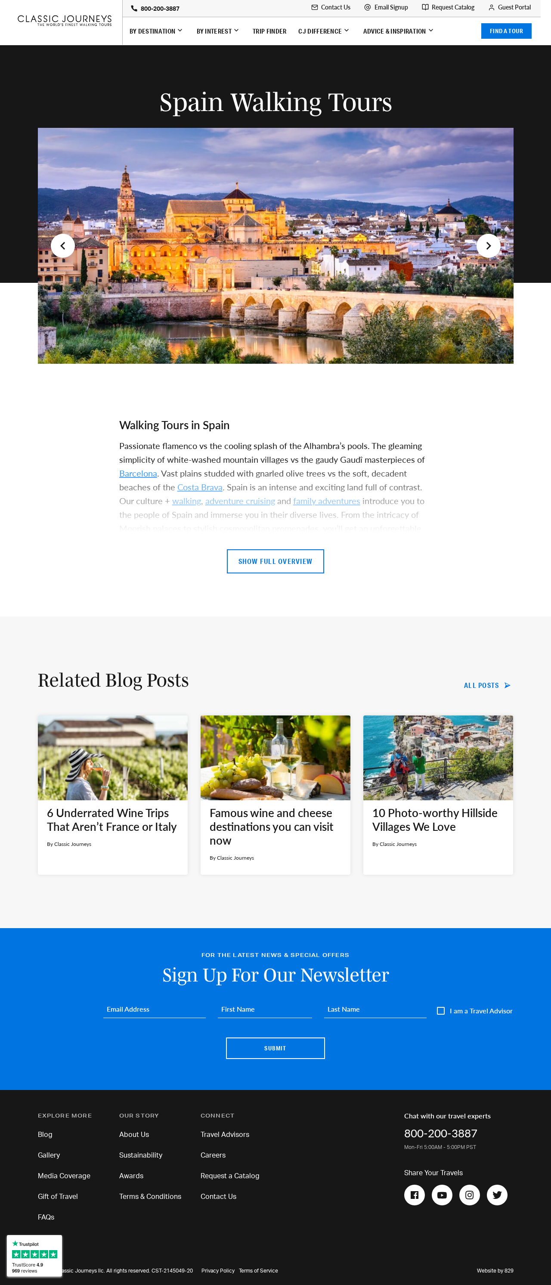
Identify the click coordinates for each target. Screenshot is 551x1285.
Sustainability (140, 1155)
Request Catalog (453, 7)
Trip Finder (269, 31)
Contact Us (335, 7)
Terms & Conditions (150, 1196)
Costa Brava (200, 487)
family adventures (326, 501)
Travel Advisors (225, 1134)
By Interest (214, 31)
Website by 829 (495, 1270)
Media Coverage (64, 1176)
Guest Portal (514, 7)
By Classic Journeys (69, 844)
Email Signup (391, 7)
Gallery (49, 1155)
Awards (131, 1176)
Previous (63, 246)
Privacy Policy (218, 1270)
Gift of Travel (58, 1196)
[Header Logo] (64, 20)
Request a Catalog (230, 1176)
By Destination (152, 31)
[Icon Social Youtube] (442, 1195)
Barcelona (138, 473)
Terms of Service (258, 1270)
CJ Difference (320, 31)
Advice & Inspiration (394, 31)
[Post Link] (113, 795)
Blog (45, 1134)
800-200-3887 (160, 9)
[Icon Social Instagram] (469, 1195)
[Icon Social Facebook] (414, 1195)
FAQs (46, 1217)
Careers (213, 1155)
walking (186, 501)
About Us (134, 1134)
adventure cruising (240, 501)
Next (489, 246)
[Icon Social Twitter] (497, 1195)
